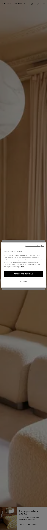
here (23, 266)
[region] (23, 265)
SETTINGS (23, 281)
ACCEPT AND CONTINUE (23, 274)
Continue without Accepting (34, 246)
